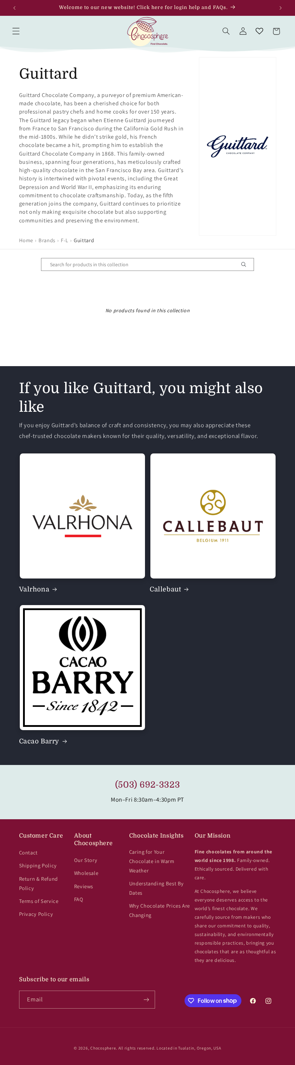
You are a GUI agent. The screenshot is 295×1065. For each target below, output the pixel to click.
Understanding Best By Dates (156, 888)
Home (26, 240)
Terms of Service (39, 901)
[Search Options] (246, 264)
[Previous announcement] (14, 8)
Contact (28, 852)
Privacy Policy (36, 913)
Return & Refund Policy (38, 883)
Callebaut (165, 589)
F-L (64, 240)
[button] (16, 31)
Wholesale (86, 873)
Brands (46, 240)
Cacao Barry (39, 741)
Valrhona (34, 589)
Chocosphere (103, 1048)
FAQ (78, 899)
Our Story (85, 860)
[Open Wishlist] (259, 31)
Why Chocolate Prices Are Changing (159, 910)
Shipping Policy (38, 865)
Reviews (83, 886)
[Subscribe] (146, 999)
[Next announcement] (281, 8)
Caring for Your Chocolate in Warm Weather (151, 861)
